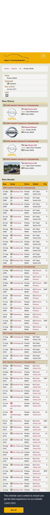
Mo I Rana (17, 446)
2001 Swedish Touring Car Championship (22, 159)
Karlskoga (17, 204)
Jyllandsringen (15, 406)
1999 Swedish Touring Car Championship (22, 123)
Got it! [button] (14, 510)
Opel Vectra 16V (30, 109)
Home (6, 69)
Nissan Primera (30, 127)
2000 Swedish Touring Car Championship (22, 141)
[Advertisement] (25, 26)
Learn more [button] (10, 503)
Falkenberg (17, 229)
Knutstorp (16, 242)
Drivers (14, 69)
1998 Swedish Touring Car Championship (22, 105)
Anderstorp (17, 217)
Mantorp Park (18, 192)
